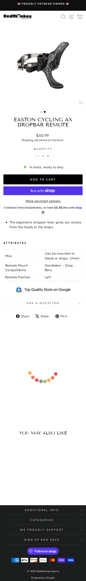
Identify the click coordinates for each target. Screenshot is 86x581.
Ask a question (43, 303)
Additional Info (42, 510)
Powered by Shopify (43, 577)
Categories (42, 520)
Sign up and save (42, 539)
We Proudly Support (42, 529)
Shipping (27, 140)
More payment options (43, 201)
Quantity (43, 148)
